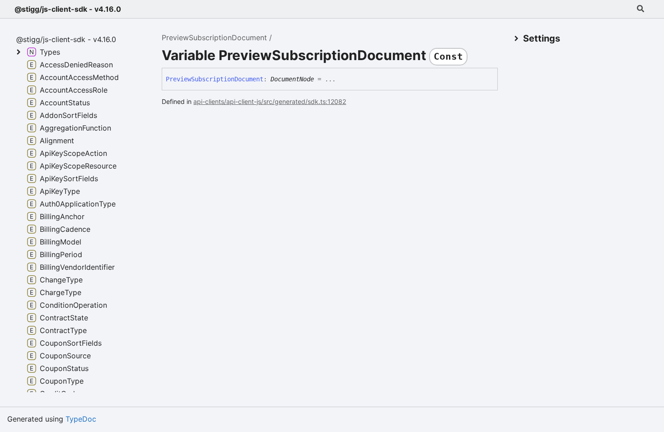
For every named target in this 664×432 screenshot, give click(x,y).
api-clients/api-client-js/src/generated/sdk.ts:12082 (269, 101)
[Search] (640, 9)
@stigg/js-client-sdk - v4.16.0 (67, 9)
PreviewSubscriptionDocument (214, 37)
